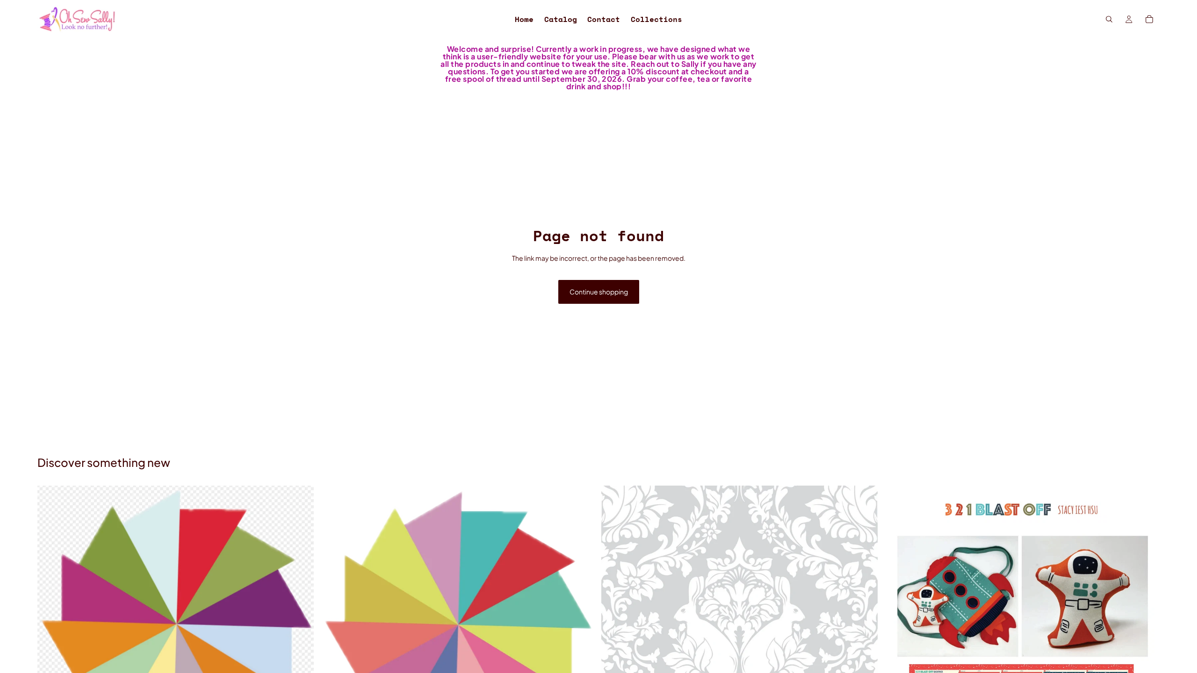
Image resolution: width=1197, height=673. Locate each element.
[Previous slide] (333, 623)
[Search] (1109, 19)
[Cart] (1149, 19)
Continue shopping (599, 291)
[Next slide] (582, 623)
